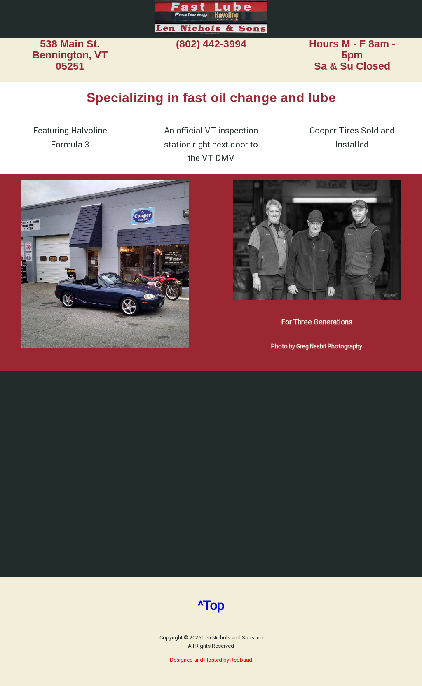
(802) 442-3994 (211, 43)
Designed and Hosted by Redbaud (211, 660)
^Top (211, 605)
